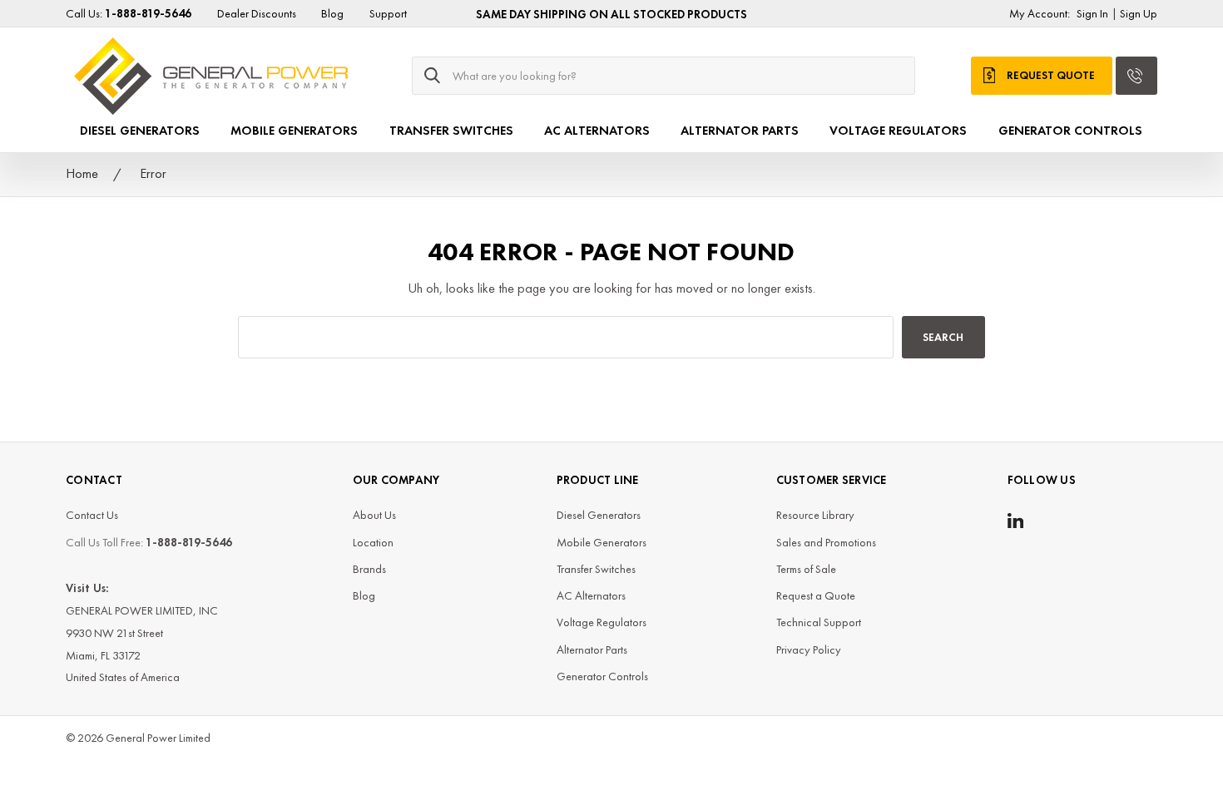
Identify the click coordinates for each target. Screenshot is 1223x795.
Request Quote (1051, 75)
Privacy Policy (808, 649)
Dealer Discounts (256, 13)
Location (373, 542)
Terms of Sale (806, 568)
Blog (332, 13)
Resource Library (815, 514)
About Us (374, 514)
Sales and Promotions (826, 542)
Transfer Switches (451, 130)
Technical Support (818, 622)
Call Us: (128, 13)
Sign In (1092, 13)
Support (388, 13)
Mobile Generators (294, 130)
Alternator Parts (740, 130)
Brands (369, 568)
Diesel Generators (140, 130)
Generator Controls (1070, 130)
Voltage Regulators (898, 130)
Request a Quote (815, 595)
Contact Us (92, 514)
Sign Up (1138, 13)
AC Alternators (597, 130)
